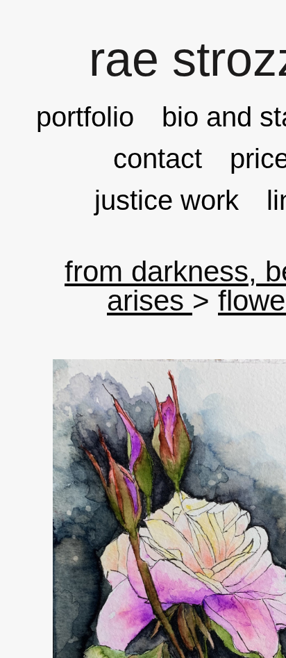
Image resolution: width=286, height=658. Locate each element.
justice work (166, 200)
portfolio (85, 116)
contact (157, 158)
